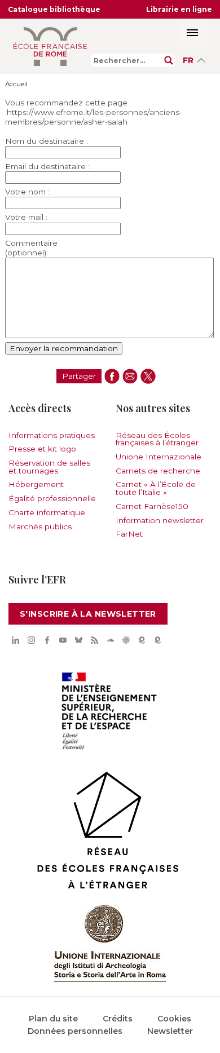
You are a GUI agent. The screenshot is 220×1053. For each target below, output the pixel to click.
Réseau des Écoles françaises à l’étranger (157, 439)
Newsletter (170, 1031)
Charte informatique (46, 512)
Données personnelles (75, 1031)
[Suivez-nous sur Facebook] (47, 640)
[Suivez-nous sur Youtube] (62, 640)
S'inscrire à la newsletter (88, 614)
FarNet (129, 533)
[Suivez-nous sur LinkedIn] (15, 640)
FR (188, 60)
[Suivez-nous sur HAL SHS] (126, 640)
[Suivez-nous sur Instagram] (31, 640)
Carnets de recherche (158, 470)
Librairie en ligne (179, 9)
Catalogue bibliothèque (54, 9)
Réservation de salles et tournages (49, 466)
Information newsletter (160, 520)
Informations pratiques (51, 435)
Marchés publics (40, 526)
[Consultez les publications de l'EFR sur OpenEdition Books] (141, 640)
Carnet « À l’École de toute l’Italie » (156, 488)
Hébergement (36, 484)
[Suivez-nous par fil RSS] (94, 640)
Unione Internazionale (158, 456)
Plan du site (53, 1019)
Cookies (174, 1019)
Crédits (118, 1019)
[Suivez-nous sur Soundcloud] (110, 640)
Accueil (16, 84)
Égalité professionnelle (52, 498)
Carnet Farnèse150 (152, 506)
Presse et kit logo (42, 448)
